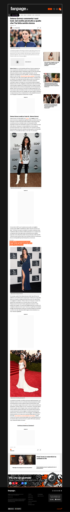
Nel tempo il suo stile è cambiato (27, 76)
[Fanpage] (12, 491)
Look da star (37, 15)
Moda (22, 15)
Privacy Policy (30, 497)
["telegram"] (25, 483)
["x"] (19, 483)
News (14, 447)
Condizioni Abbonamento (32, 501)
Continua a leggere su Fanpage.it (25, 425)
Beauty (25, 15)
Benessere (29, 15)
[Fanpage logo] (18, 9)
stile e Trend (15, 15)
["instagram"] (13, 483)
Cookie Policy (30, 499)
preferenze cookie (31, 504)
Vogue (27, 118)
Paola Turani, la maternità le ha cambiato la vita (46, 457)
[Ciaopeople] (59, 509)
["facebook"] (22, 483)
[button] (40, 28)
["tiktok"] (10, 483)
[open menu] (9, 15)
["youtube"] (16, 483)
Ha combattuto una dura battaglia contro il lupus (25, 415)
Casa (33, 15)
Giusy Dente (18, 27)
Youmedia (29, 494)
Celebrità (11, 447)
